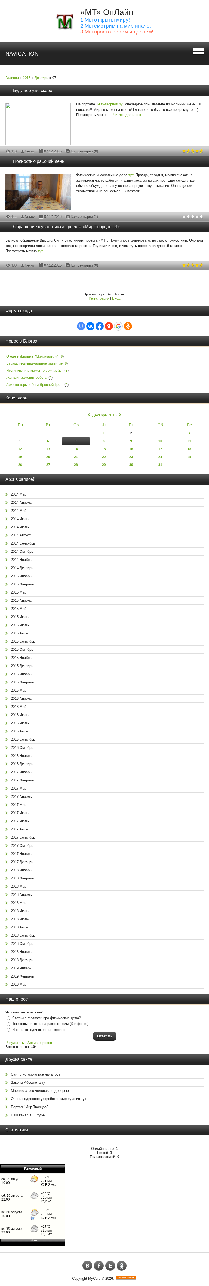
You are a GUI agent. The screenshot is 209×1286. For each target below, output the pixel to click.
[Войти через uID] (81, 326)
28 (76, 465)
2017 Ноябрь (21, 854)
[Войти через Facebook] (100, 326)
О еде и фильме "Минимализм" (32, 356)
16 (131, 449)
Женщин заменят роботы (26, 377)
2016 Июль (20, 723)
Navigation (21, 54)
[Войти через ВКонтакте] (90, 326)
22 (104, 457)
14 (76, 449)
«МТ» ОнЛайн (106, 12)
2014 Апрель (21, 502)
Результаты (14, 1043)
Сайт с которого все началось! (36, 1074)
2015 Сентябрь (23, 641)
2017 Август (21, 829)
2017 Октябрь (22, 846)
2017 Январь (21, 772)
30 (131, 465)
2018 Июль (20, 919)
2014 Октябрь (22, 551)
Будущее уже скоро (32, 90)
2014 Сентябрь (23, 543)
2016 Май (18, 707)
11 (189, 441)
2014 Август (21, 535)
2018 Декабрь (22, 960)
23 (131, 457)
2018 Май (18, 903)
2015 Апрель (21, 600)
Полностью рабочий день (38, 161)
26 (20, 465)
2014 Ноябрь (21, 560)
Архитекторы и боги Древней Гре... (34, 385)
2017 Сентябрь (23, 837)
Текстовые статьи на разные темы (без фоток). (51, 1024)
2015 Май (18, 609)
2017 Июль (20, 821)
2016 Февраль (22, 682)
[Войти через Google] (118, 326)
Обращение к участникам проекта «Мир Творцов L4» (66, 226)
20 (48, 457)
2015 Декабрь (22, 666)
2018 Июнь (20, 911)
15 (104, 449)
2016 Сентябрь (23, 739)
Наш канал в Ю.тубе (28, 1115)
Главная (12, 78)
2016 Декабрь (22, 764)
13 (48, 449)
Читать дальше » (127, 115)
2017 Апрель (21, 797)
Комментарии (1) (84, 217)
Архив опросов (39, 1043)
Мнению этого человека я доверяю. (40, 1091)
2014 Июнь (20, 519)
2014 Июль (20, 527)
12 (20, 449)
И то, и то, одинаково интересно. (39, 1030)
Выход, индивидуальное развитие (34, 363)
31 (160, 465)
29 (104, 465)
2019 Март (19, 984)
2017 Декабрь (22, 862)
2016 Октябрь (22, 748)
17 (160, 449)
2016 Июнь (20, 715)
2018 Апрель (21, 895)
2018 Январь (21, 870)
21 (76, 457)
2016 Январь (21, 674)
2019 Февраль (22, 976)
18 (189, 449)
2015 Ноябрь (21, 658)
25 (189, 457)
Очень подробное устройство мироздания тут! (49, 1099)
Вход (116, 298)
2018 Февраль (22, 878)
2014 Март (19, 494)
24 (160, 457)
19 (20, 457)
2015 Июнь (20, 617)
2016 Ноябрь (21, 756)
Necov (30, 151)
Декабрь (41, 78)
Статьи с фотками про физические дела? (46, 1018)
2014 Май (18, 511)
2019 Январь (21, 968)
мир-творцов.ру (110, 104)
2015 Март (19, 592)
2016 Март (19, 690)
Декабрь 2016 (104, 415)
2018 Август (21, 927)
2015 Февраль (22, 584)
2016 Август (21, 731)
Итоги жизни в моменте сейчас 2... (34, 370)
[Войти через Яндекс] (109, 326)
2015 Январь (21, 576)
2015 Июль (20, 625)
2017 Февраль (22, 780)
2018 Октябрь (22, 944)
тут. (131, 175)
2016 (26, 78)
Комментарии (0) (84, 151)
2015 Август (21, 633)
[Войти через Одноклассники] (128, 326)
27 (48, 465)
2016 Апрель (21, 699)
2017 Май (18, 805)
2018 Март (19, 886)
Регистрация (99, 298)
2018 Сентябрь (23, 935)
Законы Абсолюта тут (29, 1082)
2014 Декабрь (22, 568)
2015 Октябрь (22, 649)
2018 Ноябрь (21, 952)
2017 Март (19, 788)
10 (160, 441)
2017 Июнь (20, 813)
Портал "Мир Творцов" (29, 1107)
